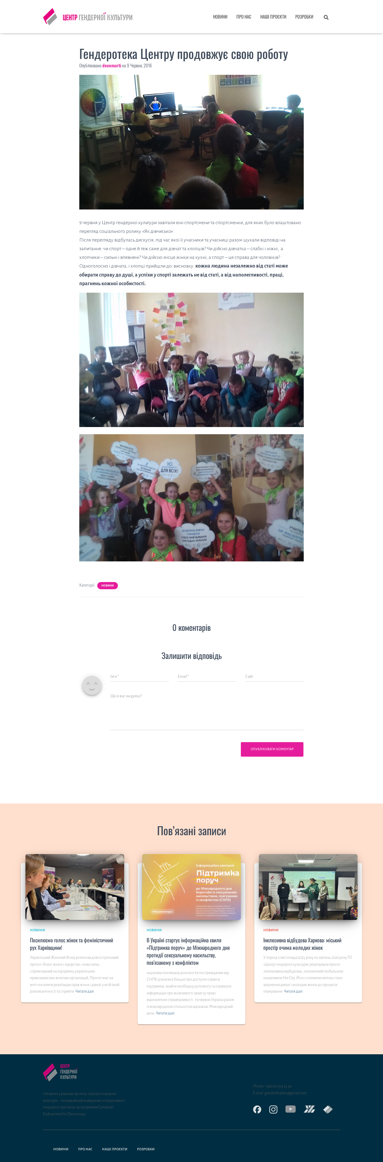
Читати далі (84, 991)
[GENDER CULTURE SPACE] (323, 1109)
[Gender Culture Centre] (286, 1109)
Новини (220, 16)
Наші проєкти (273, 16)
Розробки (304, 16)
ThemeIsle (332, 1144)
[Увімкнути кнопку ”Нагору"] (371, 1150)
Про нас (243, 16)
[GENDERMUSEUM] (305, 1109)
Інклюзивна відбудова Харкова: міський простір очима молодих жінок (302, 943)
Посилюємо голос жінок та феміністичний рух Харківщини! (71, 943)
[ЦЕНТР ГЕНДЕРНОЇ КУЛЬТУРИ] (87, 17)
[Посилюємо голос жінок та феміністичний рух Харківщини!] (74, 887)
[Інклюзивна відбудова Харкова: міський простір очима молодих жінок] (308, 887)
